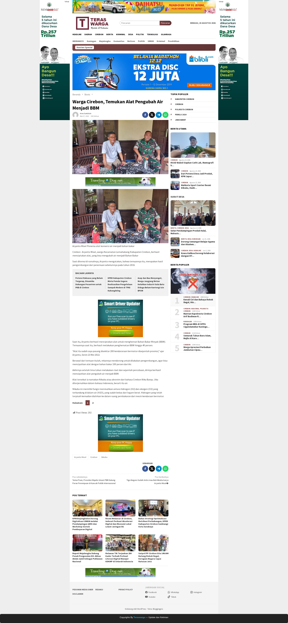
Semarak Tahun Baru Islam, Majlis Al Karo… (197, 337)
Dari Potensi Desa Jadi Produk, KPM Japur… (197, 175)
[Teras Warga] (92, 22)
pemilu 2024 (180, 114)
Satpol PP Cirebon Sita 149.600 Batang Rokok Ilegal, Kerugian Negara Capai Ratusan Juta (153, 557)
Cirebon (93, 457)
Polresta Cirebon (184, 109)
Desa (187, 228)
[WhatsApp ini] (165, 115)
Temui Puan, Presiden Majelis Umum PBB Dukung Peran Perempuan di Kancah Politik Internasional (94, 480)
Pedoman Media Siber (82, 589)
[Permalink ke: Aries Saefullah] (75, 114)
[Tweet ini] (152, 115)
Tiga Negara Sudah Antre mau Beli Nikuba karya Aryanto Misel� (147, 480)
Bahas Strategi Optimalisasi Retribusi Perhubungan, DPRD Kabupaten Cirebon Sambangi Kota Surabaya (153, 522)
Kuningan (196, 239)
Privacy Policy (125, 589)
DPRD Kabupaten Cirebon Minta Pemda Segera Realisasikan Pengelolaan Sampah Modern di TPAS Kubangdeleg (120, 284)
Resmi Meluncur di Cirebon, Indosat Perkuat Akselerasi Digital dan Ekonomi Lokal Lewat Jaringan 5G (118, 522)
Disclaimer (77, 594)
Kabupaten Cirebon (184, 99)
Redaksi (99, 589)
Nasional (195, 309)
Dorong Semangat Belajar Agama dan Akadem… (198, 243)
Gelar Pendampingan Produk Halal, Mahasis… (188, 232)
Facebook (152, 592)
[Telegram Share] (159, 115)
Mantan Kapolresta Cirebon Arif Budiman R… (197, 315)
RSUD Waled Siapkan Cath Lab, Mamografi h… (192, 164)
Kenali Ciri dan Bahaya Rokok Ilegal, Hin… (198, 301)
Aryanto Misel (80, 457)
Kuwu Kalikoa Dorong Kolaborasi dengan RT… (197, 254)
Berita (173, 228)
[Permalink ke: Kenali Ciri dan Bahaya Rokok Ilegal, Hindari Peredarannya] (193, 281)
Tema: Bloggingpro (155, 609)
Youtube (151, 597)
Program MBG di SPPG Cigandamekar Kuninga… (196, 325)
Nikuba (104, 457)
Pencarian (165, 23)
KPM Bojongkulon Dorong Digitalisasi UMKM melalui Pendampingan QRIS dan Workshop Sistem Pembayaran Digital (85, 524)
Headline (197, 251)
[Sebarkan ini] (145, 115)
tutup (67, 1)
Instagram (198, 592)
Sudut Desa (177, 196)
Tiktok (173, 597)
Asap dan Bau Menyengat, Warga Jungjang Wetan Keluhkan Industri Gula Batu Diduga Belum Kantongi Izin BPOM (151, 284)
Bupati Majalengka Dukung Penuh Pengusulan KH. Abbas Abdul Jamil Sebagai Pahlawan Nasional (87, 557)
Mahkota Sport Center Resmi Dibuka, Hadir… (196, 186)
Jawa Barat (180, 120)
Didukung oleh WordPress (135, 609)
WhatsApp (175, 592)
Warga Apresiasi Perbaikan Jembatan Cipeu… (197, 348)
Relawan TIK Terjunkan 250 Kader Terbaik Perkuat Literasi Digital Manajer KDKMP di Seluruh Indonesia (119, 557)
